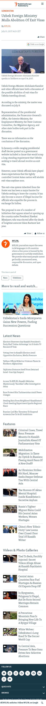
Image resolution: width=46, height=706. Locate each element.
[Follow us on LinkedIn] (39, 673)
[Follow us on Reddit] (9, 673)
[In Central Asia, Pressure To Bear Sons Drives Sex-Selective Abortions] (10, 648)
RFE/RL (7, 26)
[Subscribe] (9, 679)
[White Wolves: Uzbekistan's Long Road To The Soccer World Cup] (10, 632)
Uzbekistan (8, 11)
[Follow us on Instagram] (15, 673)
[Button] (41, 37)
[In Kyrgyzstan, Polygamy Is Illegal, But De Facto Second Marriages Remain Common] (10, 595)
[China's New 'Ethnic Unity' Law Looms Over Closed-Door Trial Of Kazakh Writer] (10, 529)
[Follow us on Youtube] (4, 673)
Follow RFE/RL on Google (28, 703)
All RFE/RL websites (8, 703)
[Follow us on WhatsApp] (4, 679)
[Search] (42, 703)
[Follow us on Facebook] (33, 673)
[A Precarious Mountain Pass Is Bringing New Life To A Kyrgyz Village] (10, 615)
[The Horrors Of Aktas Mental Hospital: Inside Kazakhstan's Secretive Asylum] (10, 493)
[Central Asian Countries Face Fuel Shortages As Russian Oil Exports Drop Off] (10, 579)
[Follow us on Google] (21, 673)
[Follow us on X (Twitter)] (27, 673)
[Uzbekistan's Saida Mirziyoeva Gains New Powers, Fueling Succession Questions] (23, 304)
